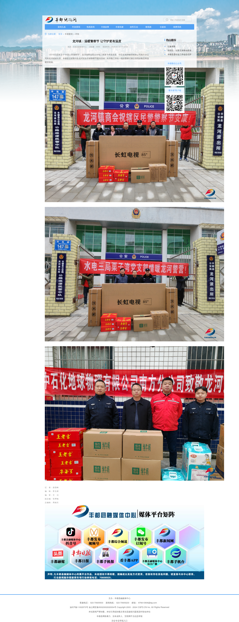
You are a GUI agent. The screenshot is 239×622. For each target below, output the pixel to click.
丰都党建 (119, 26)
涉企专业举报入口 (119, 620)
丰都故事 (105, 26)
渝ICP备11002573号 (79, 607)
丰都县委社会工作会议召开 (179, 54)
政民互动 (134, 26)
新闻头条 (62, 26)
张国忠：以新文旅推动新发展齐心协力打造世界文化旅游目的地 (181, 50)
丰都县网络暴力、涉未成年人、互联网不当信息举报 (119, 616)
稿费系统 (177, 26)
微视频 (148, 26)
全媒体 (163, 26)
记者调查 (172, 46)
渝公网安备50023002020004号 (102, 607)
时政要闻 (76, 26)
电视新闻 (91, 26)
